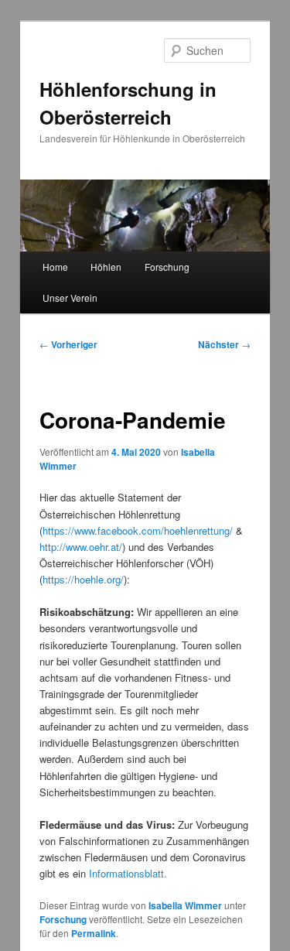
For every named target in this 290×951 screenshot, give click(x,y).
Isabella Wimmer (185, 905)
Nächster (224, 344)
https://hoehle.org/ (83, 579)
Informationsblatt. (128, 873)
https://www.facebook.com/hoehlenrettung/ (138, 530)
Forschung (167, 266)
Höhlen (105, 266)
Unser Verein (70, 297)
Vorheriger (68, 344)
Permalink (93, 933)
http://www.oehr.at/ (80, 546)
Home (55, 266)
